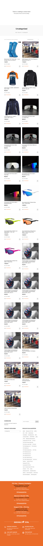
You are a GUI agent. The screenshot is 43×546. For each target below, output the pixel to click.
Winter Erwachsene (29, 472)
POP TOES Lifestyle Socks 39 (27, 459)
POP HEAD (34, 444)
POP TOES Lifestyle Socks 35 (27, 457)
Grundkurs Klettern (26, 436)
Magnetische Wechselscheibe (30, 438)
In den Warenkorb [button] (20, 66)
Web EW (24, 472)
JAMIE (36, 436)
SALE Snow (35, 459)
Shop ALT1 (20, 32)
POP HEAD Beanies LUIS (27, 446)
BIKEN (24, 431)
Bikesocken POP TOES (29, 431)
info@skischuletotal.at (25, 489)
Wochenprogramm (34, 474)
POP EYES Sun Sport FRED (27, 444)
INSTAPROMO (32, 436)
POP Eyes (33, 440)
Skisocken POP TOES (26, 463)
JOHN (24, 438)
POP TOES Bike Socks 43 (27, 455)
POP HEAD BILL (34, 446)
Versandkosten (8, 66)
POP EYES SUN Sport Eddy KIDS (28, 442)
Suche (37, 421)
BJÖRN (35, 431)
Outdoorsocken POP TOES (27, 440)
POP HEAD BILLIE (25, 448)
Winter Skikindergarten (26, 474)
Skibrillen (24, 461)
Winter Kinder (36, 472)
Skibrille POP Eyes (30, 461)
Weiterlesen (37, 66)
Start (16, 32)
